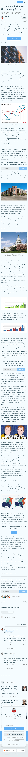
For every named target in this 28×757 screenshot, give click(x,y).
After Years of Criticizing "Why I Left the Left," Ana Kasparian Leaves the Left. (9, 688)
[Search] (25, 682)
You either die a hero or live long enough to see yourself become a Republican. (9, 692)
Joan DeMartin (7, 629)
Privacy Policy (16, 740)
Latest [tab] (6, 682)
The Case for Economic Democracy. (13, 34)
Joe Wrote (7, 16)
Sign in (25, 2)
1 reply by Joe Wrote (10, 648)
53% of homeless (11, 138)
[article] (14, 692)
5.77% (15, 96)
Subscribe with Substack (15, 734)
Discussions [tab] (12, 682)
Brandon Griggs (13, 64)
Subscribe (19, 2)
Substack (7, 754)
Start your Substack (10, 750)
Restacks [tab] (11, 612)
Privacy (12, 746)
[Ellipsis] (26, 629)
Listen (24, 17)
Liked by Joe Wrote (9, 630)
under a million (16, 375)
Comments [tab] (4, 612)
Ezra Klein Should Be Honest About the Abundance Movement (9, 702)
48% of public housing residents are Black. (13, 420)
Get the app (21, 750)
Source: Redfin (14, 124)
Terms (16, 746)
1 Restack (18, 596)
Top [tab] (3, 682)
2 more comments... (5, 675)
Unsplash (21, 64)
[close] (24, 708)
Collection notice (23, 746)
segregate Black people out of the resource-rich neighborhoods (13, 401)
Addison (6, 653)
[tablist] (7, 612)
